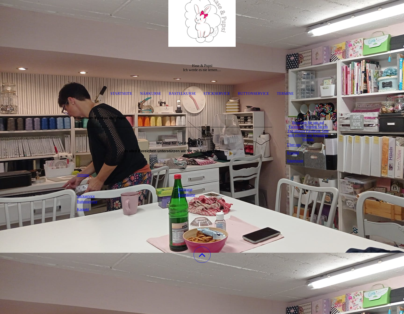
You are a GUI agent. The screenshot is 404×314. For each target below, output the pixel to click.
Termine (285, 93)
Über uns (294, 145)
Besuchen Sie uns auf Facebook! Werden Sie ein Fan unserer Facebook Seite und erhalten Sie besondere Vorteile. (308, 130)
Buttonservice (253, 93)
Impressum (295, 161)
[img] (202, 23)
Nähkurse (150, 93)
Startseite (121, 93)
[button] (202, 255)
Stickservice (216, 93)
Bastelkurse (182, 93)
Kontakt (293, 153)
